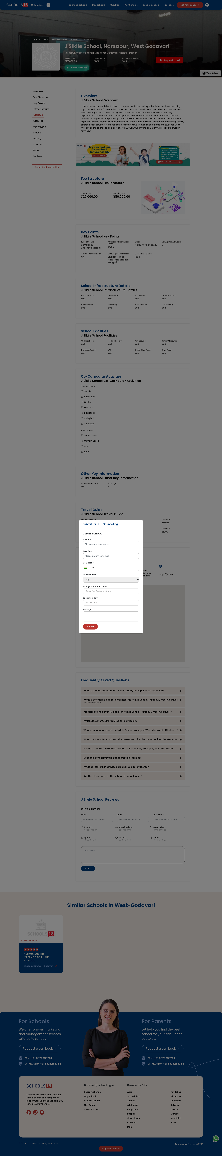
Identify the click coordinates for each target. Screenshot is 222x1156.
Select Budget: (89, 574)
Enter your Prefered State (95, 586)
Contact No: (88, 563)
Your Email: (88, 551)
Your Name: (88, 539)
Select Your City (90, 598)
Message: (87, 609)
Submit (90, 626)
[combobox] (86, 568)
